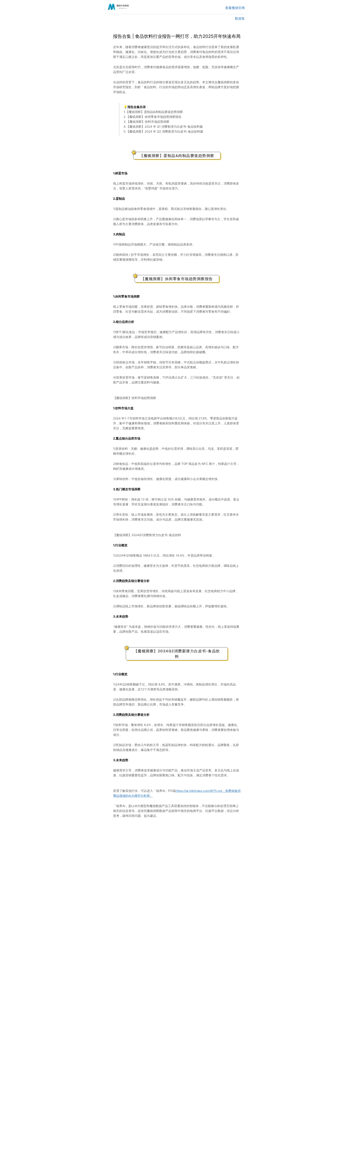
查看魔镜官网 (235, 8)
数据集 (240, 18)
